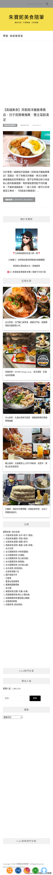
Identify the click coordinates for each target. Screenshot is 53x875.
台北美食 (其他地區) (14, 568)
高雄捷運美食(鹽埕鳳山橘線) (18, 598)
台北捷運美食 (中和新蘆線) (17, 552)
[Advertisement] (26, 77)
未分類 (8, 588)
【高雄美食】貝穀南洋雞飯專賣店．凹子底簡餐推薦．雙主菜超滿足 (26, 115)
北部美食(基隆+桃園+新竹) (17, 542)
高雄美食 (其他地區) (14, 604)
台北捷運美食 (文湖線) (15, 555)
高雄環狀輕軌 (11, 601)
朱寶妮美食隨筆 (26, 17)
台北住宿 (9, 548)
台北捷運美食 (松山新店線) (17, 558)
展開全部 (7, 532)
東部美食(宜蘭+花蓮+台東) (17, 591)
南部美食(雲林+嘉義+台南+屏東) (19, 545)
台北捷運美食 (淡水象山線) (17, 565)
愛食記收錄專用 (10, 125)
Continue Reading (23, 200)
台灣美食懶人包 (12, 571)
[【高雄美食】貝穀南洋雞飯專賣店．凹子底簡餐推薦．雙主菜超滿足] (26, 149)
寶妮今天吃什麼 (39, 272)
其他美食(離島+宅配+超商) (17, 538)
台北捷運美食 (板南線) (15, 561)
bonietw (25, 125)
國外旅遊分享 (11, 575)
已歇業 (8, 578)
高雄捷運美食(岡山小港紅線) (18, 594)
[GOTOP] (44, 870)
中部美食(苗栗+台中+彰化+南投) (19, 535)
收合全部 (16, 532)
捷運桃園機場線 (12, 585)
